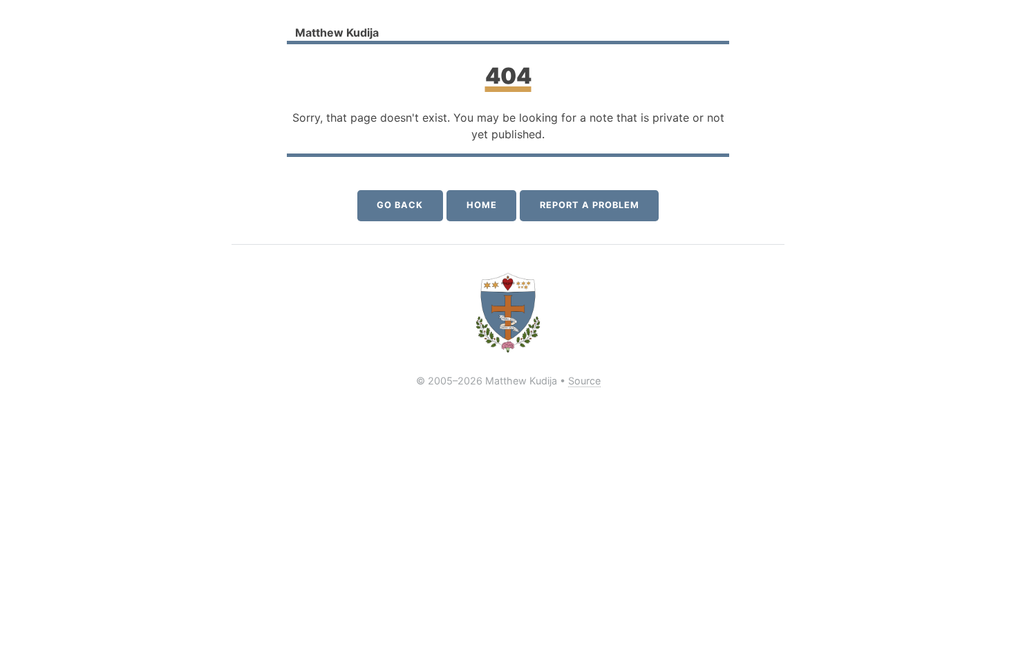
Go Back (400, 205)
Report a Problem (589, 205)
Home (482, 205)
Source (584, 381)
